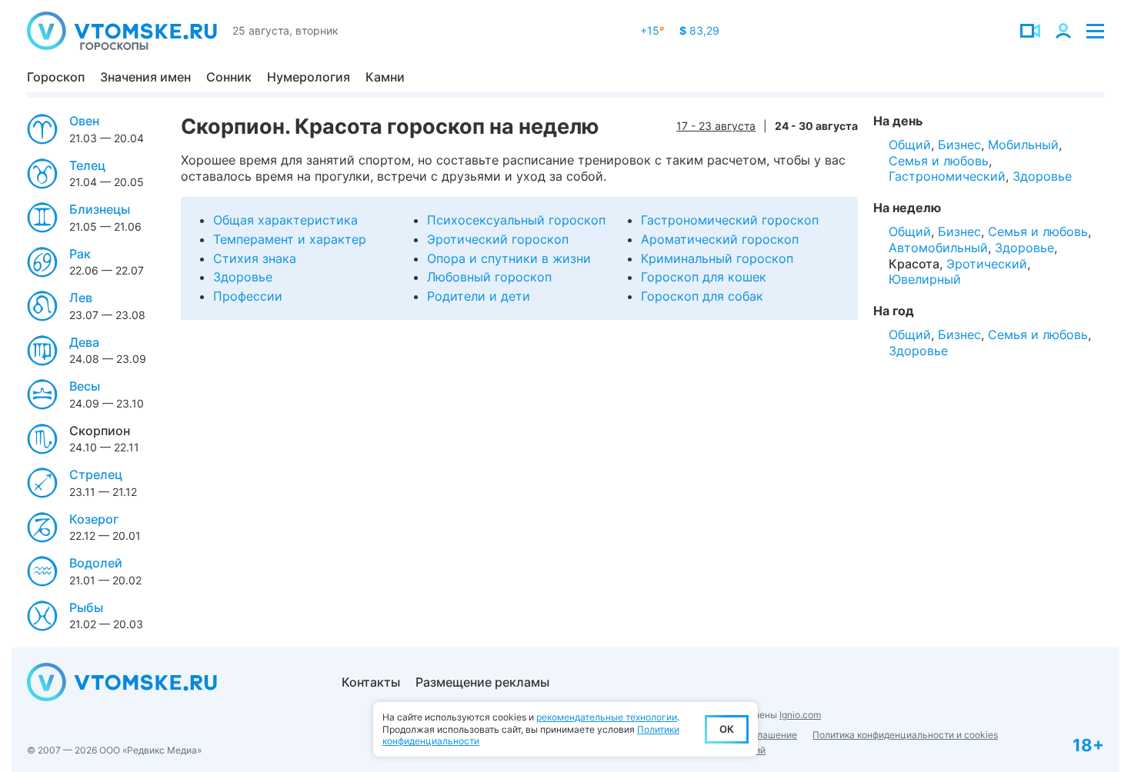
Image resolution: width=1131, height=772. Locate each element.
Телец (87, 165)
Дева (84, 342)
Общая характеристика (285, 220)
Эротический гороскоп (498, 239)
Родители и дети (478, 296)
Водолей (95, 563)
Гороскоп (56, 77)
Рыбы (86, 607)
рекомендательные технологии (606, 717)
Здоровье (242, 277)
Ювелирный (925, 279)
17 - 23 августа (716, 125)
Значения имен (145, 77)
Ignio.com (800, 714)
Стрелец (95, 474)
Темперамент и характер (289, 239)
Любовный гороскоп (489, 277)
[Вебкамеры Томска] (1030, 31)
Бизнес (959, 144)
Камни (385, 77)
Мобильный (1023, 144)
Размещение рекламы (482, 682)
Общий (910, 144)
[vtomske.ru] (122, 31)
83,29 (699, 30)
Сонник (229, 77)
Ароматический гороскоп (720, 239)
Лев (80, 297)
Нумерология (308, 77)
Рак (80, 253)
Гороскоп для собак (702, 296)
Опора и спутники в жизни (509, 258)
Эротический (986, 263)
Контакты (371, 682)
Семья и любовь (939, 160)
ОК (726, 729)
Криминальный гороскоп (717, 258)
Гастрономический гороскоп (730, 220)
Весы (84, 386)
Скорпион (99, 430)
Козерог (93, 519)
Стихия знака (254, 258)
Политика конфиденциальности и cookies (905, 734)
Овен (84, 120)
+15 (652, 30)
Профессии (247, 296)
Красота (914, 263)
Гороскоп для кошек (703, 277)
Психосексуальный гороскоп (516, 220)
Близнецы (99, 209)
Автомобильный (938, 247)
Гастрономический (947, 176)
